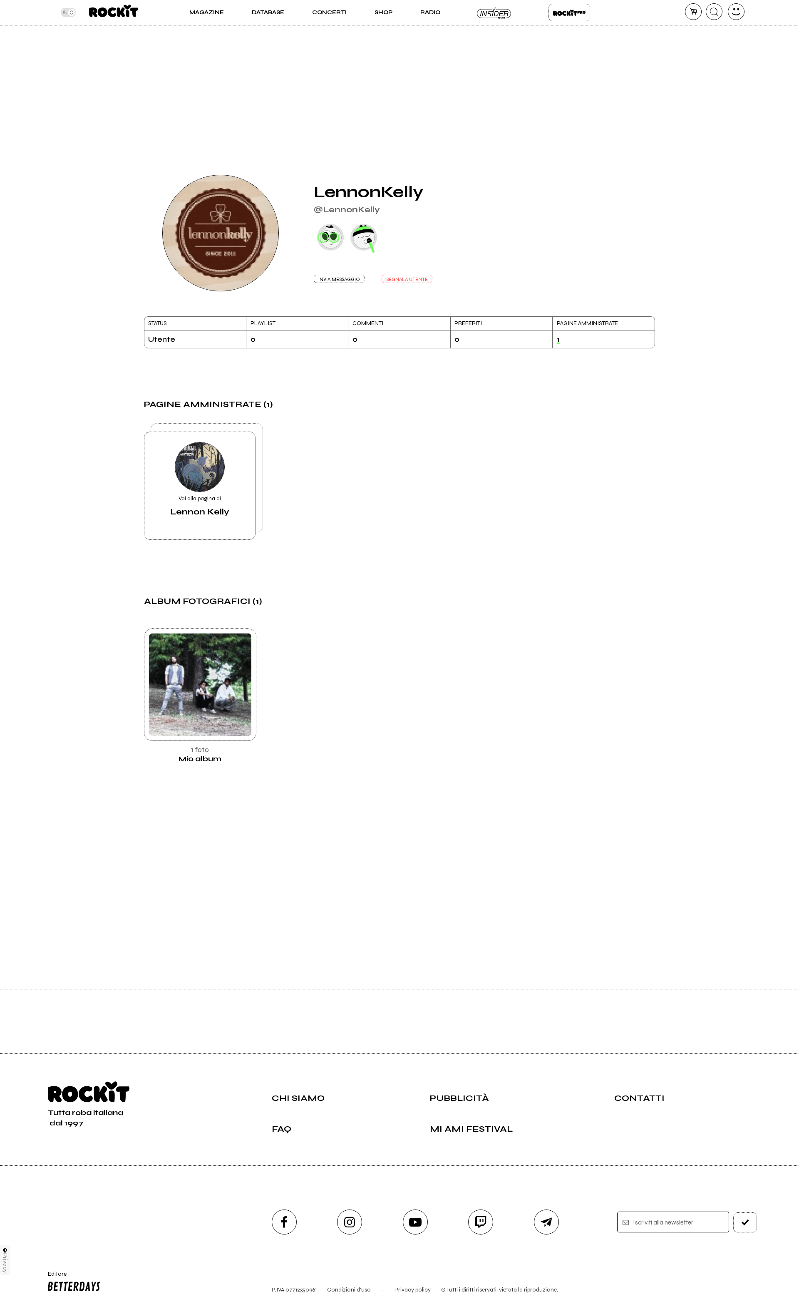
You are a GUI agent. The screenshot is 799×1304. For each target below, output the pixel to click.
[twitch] (480, 1222)
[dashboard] (736, 11)
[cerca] (714, 11)
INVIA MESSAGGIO (339, 279)
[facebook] (284, 1222)
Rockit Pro (569, 12)
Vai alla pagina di (199, 506)
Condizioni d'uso (349, 1289)
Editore (53, 1277)
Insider (494, 12)
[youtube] (415, 1222)
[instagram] (349, 1222)
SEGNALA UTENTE (407, 279)
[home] (113, 12)
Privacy (5, 1263)
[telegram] (546, 1222)
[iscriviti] (745, 1222)
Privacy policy (413, 1289)
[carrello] (693, 11)
